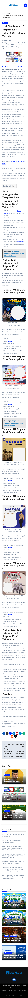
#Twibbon (5, 49)
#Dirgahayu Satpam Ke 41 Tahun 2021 (14, 43)
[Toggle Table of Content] (13, 186)
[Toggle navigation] (2, 5)
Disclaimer (19, 995)
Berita (7, 935)
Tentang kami (12, 990)
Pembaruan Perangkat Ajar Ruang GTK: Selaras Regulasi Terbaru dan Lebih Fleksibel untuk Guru (13, 855)
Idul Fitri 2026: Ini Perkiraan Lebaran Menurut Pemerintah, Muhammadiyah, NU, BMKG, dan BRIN (13, 876)
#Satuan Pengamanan (17, 47)
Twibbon (5, 23)
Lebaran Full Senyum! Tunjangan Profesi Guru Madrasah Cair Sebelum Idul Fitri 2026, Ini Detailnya (13, 869)
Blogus (23, 985)
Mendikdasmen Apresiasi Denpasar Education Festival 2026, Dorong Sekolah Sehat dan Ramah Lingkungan (13, 848)
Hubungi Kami (22, 990)
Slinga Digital (10, 781)
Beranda (4, 990)
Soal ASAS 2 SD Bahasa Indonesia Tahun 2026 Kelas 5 (13, 923)
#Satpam (8, 47)
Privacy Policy (10, 995)
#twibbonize (11, 49)
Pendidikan (8, 901)
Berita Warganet (10, 817)
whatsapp (20, 241)
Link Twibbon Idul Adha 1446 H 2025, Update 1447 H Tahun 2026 (14, 815)
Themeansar (14, 988)
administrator (10, 796)
